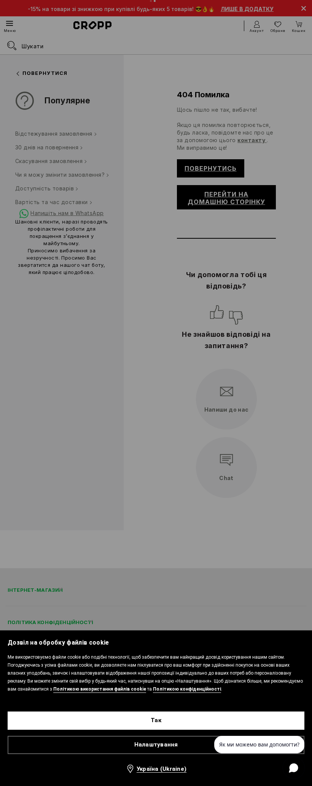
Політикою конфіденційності (187, 689)
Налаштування (156, 744)
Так (156, 720)
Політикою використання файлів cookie (99, 689)
